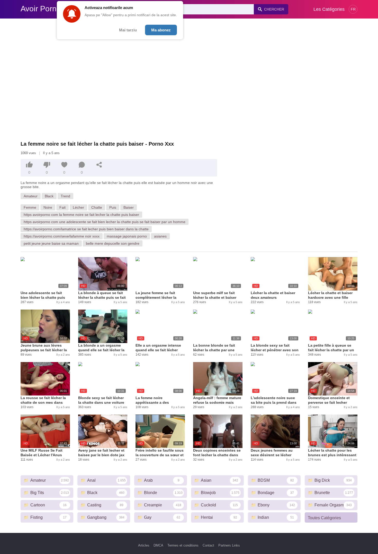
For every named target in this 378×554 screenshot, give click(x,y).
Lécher (78, 207)
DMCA (158, 545)
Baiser (128, 207)
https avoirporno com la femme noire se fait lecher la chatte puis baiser (81, 215)
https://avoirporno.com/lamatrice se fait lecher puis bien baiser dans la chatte (86, 229)
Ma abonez (161, 30)
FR (353, 9)
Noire (47, 207)
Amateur (31, 196)
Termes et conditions (183, 545)
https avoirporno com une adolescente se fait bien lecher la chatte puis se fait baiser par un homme (104, 222)
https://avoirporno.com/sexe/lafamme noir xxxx (62, 236)
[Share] (99, 164)
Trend (65, 196)
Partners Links (229, 545)
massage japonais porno (127, 236)
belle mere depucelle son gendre (112, 243)
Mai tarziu (128, 30)
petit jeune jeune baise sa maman (51, 243)
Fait (62, 207)
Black (49, 196)
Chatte (96, 207)
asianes (160, 236)
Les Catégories (329, 9)
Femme (30, 207)
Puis (112, 207)
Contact (208, 545)
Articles (143, 545)
